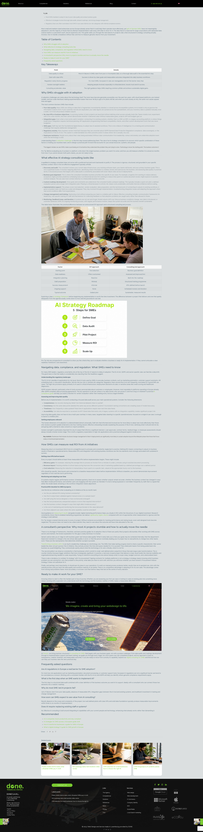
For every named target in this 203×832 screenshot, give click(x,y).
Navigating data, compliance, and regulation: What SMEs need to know (68, 50)
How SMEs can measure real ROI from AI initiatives (61, 52)
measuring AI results (61, 513)
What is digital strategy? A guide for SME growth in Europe (63, 727)
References (106, 802)
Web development (132, 796)
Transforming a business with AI (52, 544)
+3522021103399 (14, 804)
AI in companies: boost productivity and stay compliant (62, 719)
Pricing (105, 809)
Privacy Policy (11, 811)
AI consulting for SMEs (77, 653)
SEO (128, 806)
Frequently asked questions (53, 61)
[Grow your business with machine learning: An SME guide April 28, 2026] (4, 822)
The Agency (106, 792)
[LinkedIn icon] (108, 829)
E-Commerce (131, 799)
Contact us (62, 785)
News (104, 806)
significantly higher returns (99, 515)
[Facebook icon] (104, 829)
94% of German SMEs (134, 29)
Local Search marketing (134, 812)
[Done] (6, 3)
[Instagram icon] (110, 829)
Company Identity (132, 802)
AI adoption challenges (64, 140)
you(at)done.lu (14, 806)
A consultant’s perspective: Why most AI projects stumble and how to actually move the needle (76, 55)
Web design (130, 792)
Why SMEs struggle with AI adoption (56, 44)
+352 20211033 (15, 803)
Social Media (131, 809)
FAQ (104, 812)
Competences (107, 796)
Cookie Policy (11, 815)
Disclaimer (10, 813)
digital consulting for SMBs (136, 657)
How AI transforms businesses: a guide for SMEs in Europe (63, 724)
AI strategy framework (60, 296)
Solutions (105, 799)
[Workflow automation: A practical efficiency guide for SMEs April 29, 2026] (198, 822)
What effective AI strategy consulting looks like (60, 47)
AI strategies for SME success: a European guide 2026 (62, 721)
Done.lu (45, 653)
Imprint (9, 809)
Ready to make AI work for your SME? (56, 58)
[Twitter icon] (106, 829)
